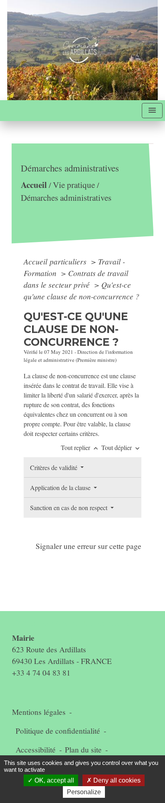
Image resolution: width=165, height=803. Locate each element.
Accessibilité (36, 749)
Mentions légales (39, 712)
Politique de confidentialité (58, 731)
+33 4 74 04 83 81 (41, 673)
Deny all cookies (116, 780)
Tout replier (80, 447)
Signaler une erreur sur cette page (88, 546)
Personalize (84, 792)
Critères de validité (54, 467)
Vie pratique (73, 184)
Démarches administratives (65, 197)
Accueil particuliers (56, 261)
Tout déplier (121, 447)
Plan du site (83, 749)
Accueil (33, 184)
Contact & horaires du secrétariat (72, 622)
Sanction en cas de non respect (69, 507)
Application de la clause (61, 487)
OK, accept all (53, 780)
